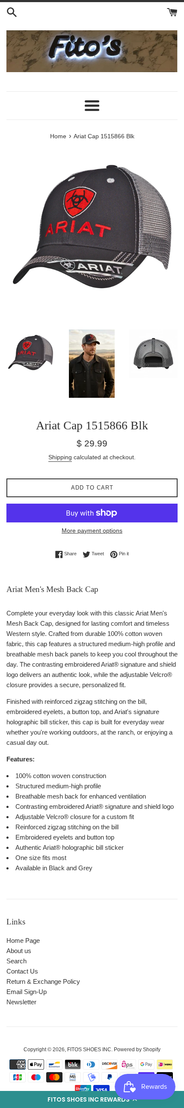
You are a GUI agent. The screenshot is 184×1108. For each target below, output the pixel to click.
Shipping (60, 457)
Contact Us (22, 971)
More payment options (92, 530)
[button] (92, 1099)
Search (16, 961)
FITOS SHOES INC (89, 1050)
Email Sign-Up (26, 991)
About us (18, 950)
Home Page (23, 940)
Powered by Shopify (137, 1050)
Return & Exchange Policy (43, 981)
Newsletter (21, 1002)
